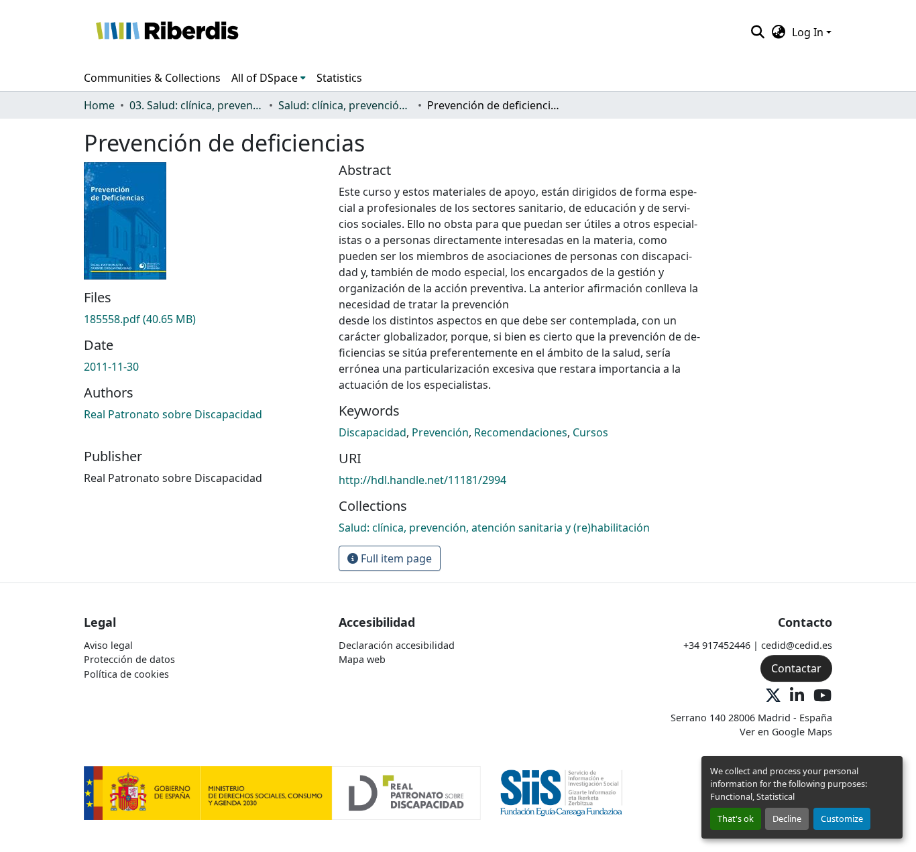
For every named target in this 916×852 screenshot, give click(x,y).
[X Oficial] (773, 696)
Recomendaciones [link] (520, 432)
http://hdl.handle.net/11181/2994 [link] (422, 480)
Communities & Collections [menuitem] (152, 77)
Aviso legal (108, 645)
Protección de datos (129, 659)
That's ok (736, 818)
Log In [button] (809, 32)
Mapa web (362, 659)
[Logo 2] (561, 792)
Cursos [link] (590, 432)
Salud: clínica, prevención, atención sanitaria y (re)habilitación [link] (345, 105)
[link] (203, 319)
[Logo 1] (282, 792)
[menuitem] (268, 77)
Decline (786, 818)
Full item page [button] (395, 558)
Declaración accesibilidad (397, 645)
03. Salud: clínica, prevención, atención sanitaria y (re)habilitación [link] (196, 105)
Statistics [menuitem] (339, 77)
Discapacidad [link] (372, 432)
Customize (842, 818)
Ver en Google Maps (786, 731)
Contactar (796, 668)
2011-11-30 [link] (111, 366)
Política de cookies (126, 674)
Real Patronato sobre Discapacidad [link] (173, 414)
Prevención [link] (440, 432)
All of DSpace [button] (264, 77)
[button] (166, 32)
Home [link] (99, 105)
